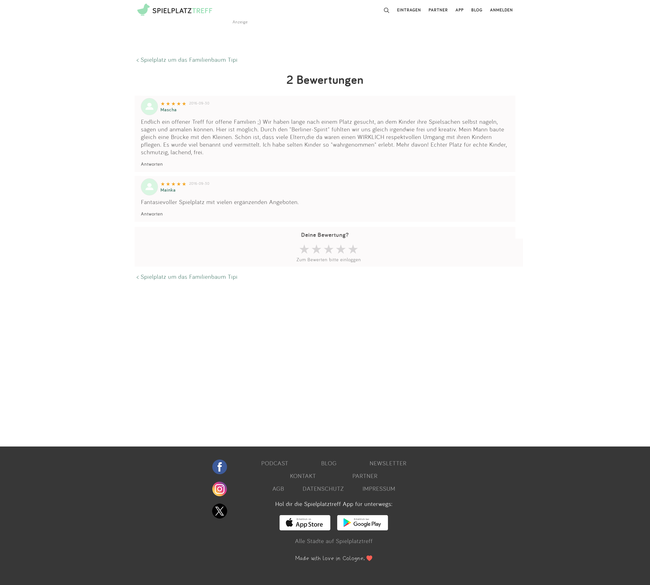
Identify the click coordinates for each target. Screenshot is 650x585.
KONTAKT (303, 476)
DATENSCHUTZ (323, 488)
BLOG (476, 10)
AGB (278, 488)
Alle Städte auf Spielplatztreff (334, 541)
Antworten (152, 164)
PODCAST (274, 463)
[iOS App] (305, 528)
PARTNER (438, 10)
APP (460, 10)
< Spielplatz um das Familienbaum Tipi (187, 59)
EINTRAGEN (409, 10)
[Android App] (363, 528)
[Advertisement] (287, 362)
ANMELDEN (501, 10)
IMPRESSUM (379, 488)
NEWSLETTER (388, 463)
